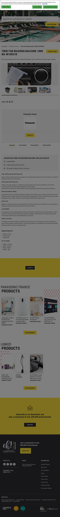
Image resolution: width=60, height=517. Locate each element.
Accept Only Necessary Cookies (50, 7)
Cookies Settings (6, 6)
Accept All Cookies (37, 7)
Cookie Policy (45, 3)
